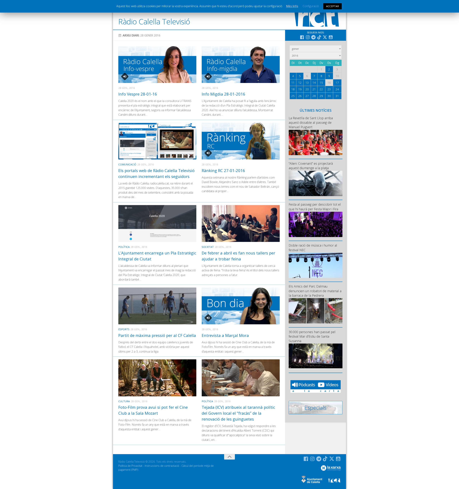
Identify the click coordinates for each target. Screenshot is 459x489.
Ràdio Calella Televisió (154, 21)
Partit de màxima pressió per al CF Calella (157, 335)
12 (300, 82)
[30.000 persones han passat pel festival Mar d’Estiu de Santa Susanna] (315, 356)
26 (300, 96)
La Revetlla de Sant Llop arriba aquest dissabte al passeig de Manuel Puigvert (311, 122)
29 (321, 96)
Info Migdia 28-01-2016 (223, 94)
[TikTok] (319, 37)
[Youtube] (330, 37)
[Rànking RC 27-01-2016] (241, 141)
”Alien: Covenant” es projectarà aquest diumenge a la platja (311, 165)
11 (293, 82)
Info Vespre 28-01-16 (137, 94)
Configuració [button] (311, 6)
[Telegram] (313, 37)
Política (124, 247)
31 (337, 96)
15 (321, 82)
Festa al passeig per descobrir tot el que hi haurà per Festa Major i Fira (315, 206)
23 (329, 89)
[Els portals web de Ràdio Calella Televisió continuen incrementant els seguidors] (157, 141)
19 (300, 89)
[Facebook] (302, 37)
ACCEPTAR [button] (332, 6)
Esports (123, 329)
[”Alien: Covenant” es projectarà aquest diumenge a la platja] (315, 183)
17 (337, 82)
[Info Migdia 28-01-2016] (241, 64)
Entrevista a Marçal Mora (225, 335)
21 (314, 89)
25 (293, 96)
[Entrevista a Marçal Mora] (241, 306)
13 (307, 82)
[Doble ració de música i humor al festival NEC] (315, 265)
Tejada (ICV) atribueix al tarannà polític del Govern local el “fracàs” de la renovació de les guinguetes (238, 413)
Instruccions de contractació (162, 465)
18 (293, 89)
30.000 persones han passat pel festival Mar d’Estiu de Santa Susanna (312, 336)
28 (314, 96)
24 (337, 89)
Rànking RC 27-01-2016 (223, 170)
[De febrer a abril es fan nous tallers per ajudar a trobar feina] (241, 223)
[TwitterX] (325, 37)
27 (307, 96)
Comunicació (127, 164)
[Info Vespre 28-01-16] (157, 64)
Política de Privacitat (130, 465)
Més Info (292, 6)
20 (307, 89)
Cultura (124, 401)
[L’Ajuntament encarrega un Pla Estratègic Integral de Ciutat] (157, 223)
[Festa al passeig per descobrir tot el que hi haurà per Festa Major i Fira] (315, 224)
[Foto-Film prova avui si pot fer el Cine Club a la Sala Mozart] (157, 377)
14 (314, 82)
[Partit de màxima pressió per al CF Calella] (157, 306)
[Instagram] (308, 37)
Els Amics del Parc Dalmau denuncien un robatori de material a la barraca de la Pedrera (315, 290)
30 (329, 96)
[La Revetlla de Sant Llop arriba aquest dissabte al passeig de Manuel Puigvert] (315, 142)
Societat (208, 247)
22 (321, 89)
